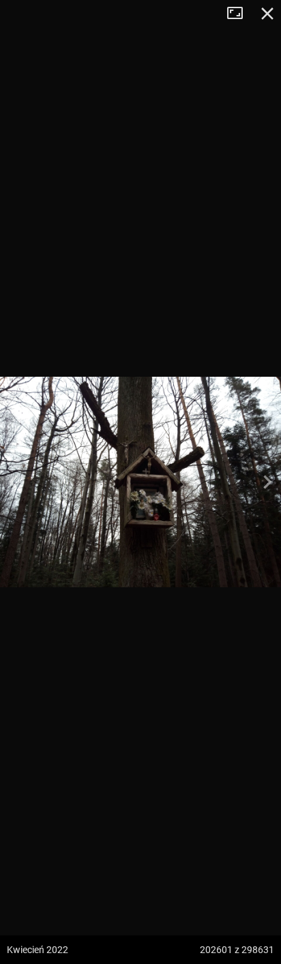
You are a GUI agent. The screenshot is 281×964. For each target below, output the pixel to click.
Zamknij (267, 13)
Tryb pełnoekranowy (240, 13)
